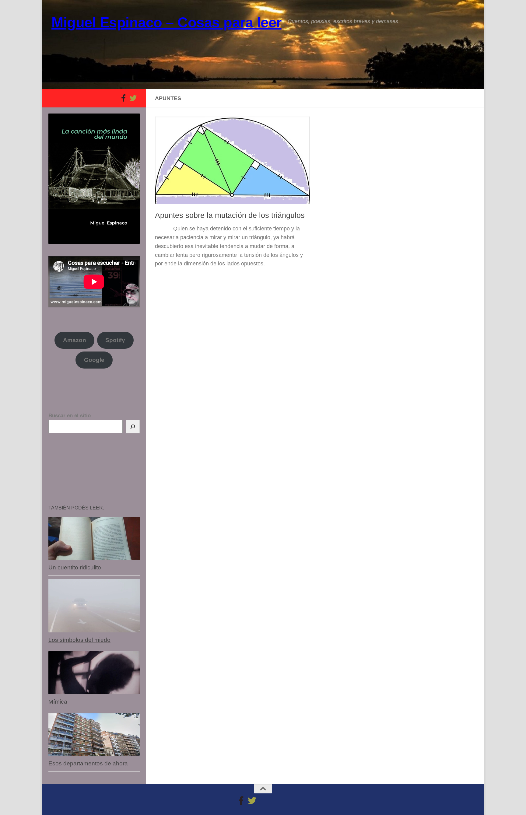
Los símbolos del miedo (79, 640)
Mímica (57, 701)
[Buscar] (133, 426)
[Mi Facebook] (123, 98)
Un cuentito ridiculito (74, 567)
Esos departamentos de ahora (88, 763)
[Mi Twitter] (133, 98)
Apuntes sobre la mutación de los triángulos (230, 215)
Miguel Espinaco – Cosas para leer (166, 22)
